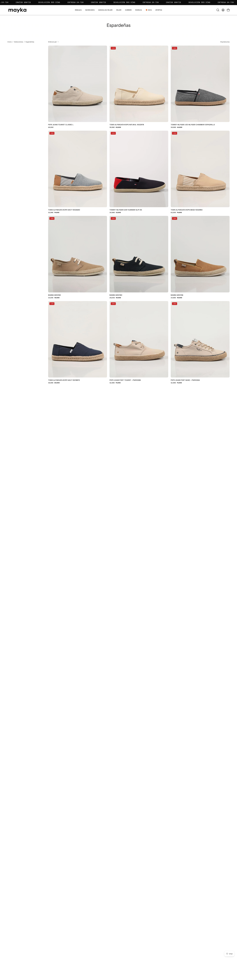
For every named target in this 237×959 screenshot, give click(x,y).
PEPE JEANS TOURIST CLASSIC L (61, 124)
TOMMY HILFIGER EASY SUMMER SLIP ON (125, 210)
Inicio (9, 42)
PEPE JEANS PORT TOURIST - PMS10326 (125, 380)
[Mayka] (17, 10)
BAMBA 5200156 (177, 295)
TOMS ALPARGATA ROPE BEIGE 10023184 (186, 210)
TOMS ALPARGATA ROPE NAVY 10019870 (64, 380)
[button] (105, 10)
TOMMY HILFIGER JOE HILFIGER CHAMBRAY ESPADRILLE (193, 124)
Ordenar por (52, 42)
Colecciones (18, 42)
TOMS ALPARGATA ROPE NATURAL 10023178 (126, 124)
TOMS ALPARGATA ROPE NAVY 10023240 (64, 210)
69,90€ (50, 127)
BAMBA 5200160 (54, 295)
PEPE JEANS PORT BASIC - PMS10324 (185, 380)
